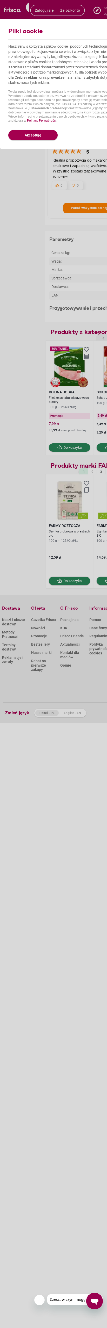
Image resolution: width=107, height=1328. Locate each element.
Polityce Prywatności (41, 120)
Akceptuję (33, 135)
